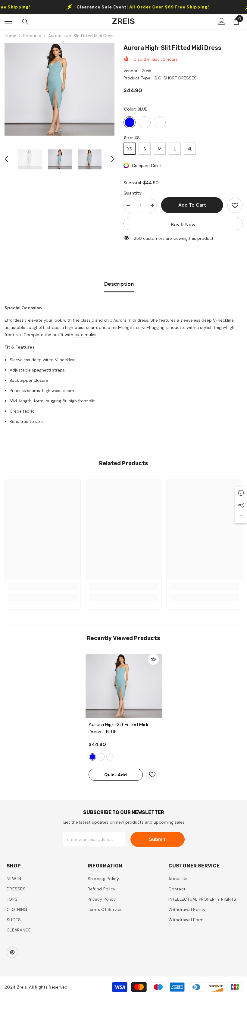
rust (110, 757)
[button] (6, 159)
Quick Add (115, 774)
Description (119, 284)
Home (10, 35)
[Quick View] (153, 659)
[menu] (8, 21)
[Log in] (221, 21)
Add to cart (192, 205)
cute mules (85, 334)
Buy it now (183, 224)
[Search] (25, 21)
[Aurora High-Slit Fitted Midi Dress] (124, 686)
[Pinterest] (12, 952)
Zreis (146, 70)
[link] (42, 586)
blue (92, 757)
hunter (101, 757)
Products (32, 35)
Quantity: (133, 193)
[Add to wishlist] (234, 205)
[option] (59, 89)
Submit (157, 839)
